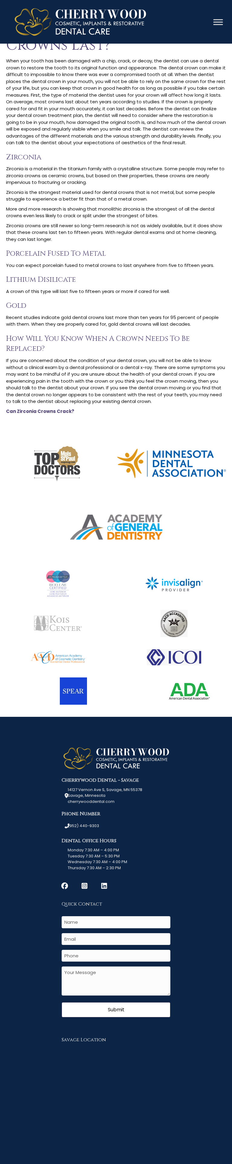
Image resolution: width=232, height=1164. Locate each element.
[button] (65, 886)
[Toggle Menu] (218, 22)
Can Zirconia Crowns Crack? (40, 411)
